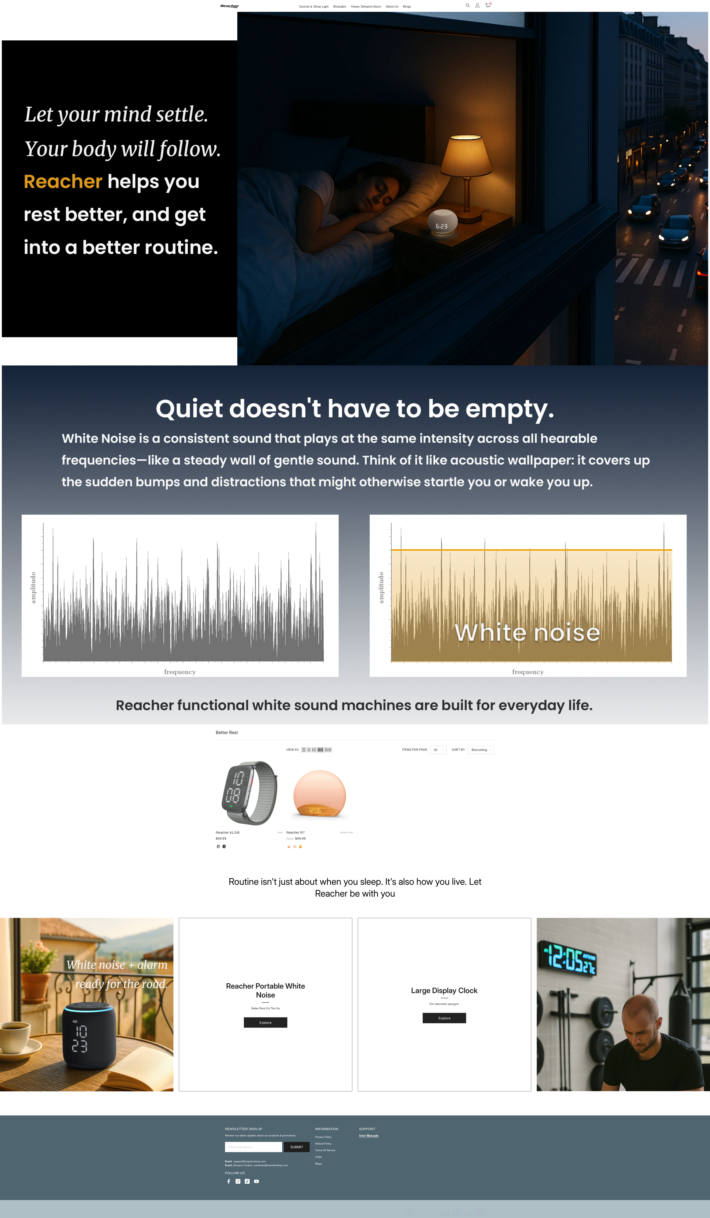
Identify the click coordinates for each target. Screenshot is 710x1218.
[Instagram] (238, 1181)
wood (300, 846)
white (294, 846)
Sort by (458, 749)
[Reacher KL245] (249, 793)
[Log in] (477, 5)
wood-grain (289, 846)
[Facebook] (228, 1181)
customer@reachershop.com (270, 1165)
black (224, 846)
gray (218, 846)
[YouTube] (256, 1181)
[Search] (467, 5)
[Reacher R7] (319, 793)
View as (292, 749)
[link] (355, 188)
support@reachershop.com (250, 1161)
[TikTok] (247, 1181)
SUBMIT (296, 1147)
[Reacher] (86, 1005)
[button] (303, 749)
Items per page (414, 749)
